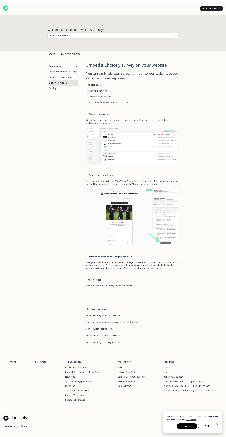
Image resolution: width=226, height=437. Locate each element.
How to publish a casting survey (99, 329)
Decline (208, 426)
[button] (76, 66)
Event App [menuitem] (70, 385)
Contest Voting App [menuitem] (74, 395)
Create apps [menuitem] (55, 66)
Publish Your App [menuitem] (126, 372)
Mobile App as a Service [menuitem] (76, 367)
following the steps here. (101, 122)
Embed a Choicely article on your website (103, 342)
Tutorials (52, 53)
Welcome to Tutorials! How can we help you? (78, 30)
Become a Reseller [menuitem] (127, 381)
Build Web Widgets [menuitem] (58, 82)
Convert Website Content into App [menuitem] (82, 372)
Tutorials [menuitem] (168, 367)
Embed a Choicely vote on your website (103, 315)
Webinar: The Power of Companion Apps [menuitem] (184, 381)
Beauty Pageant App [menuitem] (75, 399)
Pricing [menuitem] (12, 361)
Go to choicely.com (211, 8)
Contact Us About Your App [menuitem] (131, 376)
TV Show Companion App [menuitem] (77, 390)
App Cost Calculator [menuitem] (173, 376)
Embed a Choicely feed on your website (103, 335)
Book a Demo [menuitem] (124, 385)
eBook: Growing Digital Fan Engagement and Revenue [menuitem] (190, 390)
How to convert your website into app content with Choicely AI (112, 322)
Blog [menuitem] (166, 372)
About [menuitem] (121, 367)
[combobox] (110, 35)
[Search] (175, 35)
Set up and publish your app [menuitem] (63, 71)
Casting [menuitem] (52, 88)
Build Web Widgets (70, 53)
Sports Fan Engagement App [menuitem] (79, 381)
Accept (187, 426)
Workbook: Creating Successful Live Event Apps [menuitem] (187, 385)
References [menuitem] (40, 361)
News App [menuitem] (70, 376)
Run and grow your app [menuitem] (60, 77)
